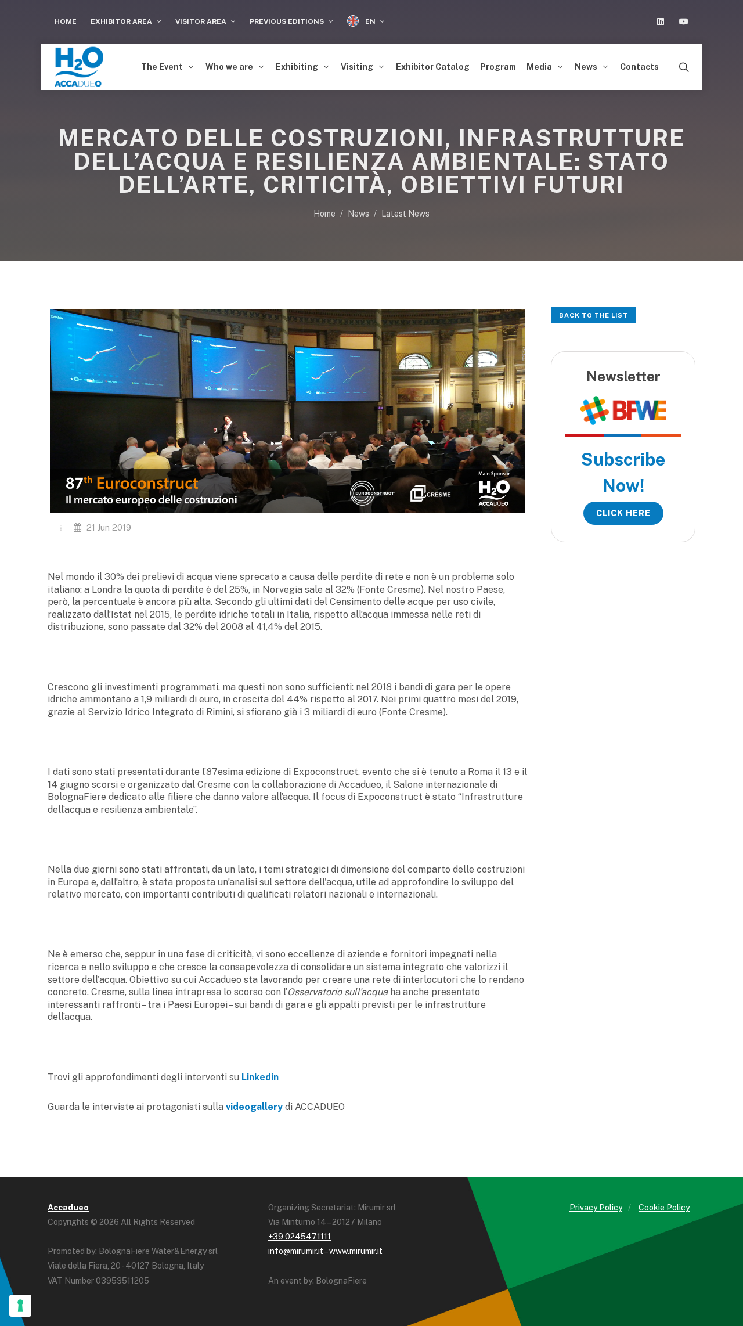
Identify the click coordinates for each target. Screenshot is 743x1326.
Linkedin (260, 1077)
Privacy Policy (595, 1207)
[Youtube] (683, 21)
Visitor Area (201, 21)
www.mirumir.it (356, 1251)
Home (66, 21)
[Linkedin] (660, 21)
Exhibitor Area (122, 21)
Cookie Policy (664, 1207)
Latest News (405, 213)
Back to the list (593, 315)
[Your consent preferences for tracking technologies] (20, 1306)
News (358, 213)
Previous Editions (288, 21)
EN (370, 21)
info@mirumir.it (295, 1251)
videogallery (254, 1106)
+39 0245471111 (299, 1236)
